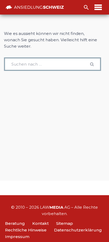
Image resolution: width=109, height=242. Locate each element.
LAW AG (55, 207)
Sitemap (64, 223)
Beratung (15, 223)
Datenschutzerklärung (78, 229)
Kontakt (40, 223)
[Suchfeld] (86, 7)
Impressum (17, 236)
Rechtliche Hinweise (26, 229)
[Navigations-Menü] (98, 7)
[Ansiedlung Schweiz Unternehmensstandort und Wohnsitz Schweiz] (35, 7)
